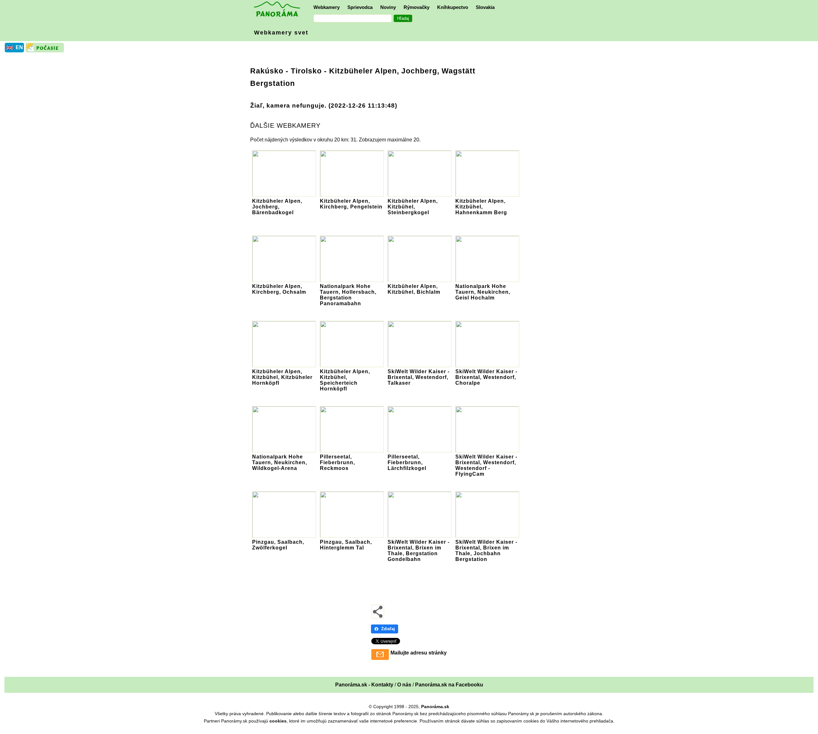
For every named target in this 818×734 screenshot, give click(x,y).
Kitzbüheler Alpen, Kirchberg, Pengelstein (351, 203)
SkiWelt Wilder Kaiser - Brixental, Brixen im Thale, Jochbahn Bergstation (486, 550)
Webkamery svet (281, 32)
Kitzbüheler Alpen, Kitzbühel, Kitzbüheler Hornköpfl (282, 377)
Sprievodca (360, 7)
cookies (278, 720)
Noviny (388, 7)
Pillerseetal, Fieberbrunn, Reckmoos (337, 462)
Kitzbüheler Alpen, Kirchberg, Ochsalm (279, 289)
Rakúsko (266, 71)
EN (19, 47)
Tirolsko (306, 71)
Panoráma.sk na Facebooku (449, 684)
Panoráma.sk (435, 706)
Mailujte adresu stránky (418, 652)
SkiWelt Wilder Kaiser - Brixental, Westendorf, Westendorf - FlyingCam (486, 465)
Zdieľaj (388, 628)
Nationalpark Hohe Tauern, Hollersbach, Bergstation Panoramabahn (348, 295)
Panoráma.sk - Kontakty (364, 684)
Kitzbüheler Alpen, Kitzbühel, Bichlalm (414, 289)
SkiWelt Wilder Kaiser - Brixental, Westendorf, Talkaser (419, 377)
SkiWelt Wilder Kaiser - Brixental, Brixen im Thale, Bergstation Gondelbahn (419, 550)
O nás (404, 684)
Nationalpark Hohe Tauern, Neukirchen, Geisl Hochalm (482, 292)
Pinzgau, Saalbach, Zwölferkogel (278, 544)
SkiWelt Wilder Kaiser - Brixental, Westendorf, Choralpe (486, 377)
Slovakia (485, 7)
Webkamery (326, 7)
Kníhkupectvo (452, 7)
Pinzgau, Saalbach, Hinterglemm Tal (346, 544)
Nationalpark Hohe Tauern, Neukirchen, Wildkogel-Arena (279, 462)
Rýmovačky (416, 7)
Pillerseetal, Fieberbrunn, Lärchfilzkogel (407, 462)
